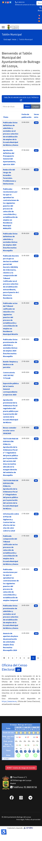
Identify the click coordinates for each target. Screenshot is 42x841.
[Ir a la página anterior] (9, 658)
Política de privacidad (32, 819)
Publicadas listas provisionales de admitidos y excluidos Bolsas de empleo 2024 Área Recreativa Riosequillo (10, 347)
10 (28, 658)
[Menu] (3, 27)
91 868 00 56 (20, 2)
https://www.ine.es (9, 701)
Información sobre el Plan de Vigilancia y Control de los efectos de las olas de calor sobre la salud (11, 522)
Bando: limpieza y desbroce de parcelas (10, 364)
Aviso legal (20, 819)
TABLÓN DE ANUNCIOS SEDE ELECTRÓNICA (21, 97)
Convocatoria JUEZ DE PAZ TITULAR (9, 375)
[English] (39, 19)
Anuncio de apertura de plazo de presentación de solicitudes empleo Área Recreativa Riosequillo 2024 (10, 641)
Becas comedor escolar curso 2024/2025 (9, 430)
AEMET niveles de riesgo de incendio (21, 768)
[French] (39, 16)
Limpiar (36, 106)
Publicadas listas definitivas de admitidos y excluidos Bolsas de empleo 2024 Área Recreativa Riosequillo (10, 242)
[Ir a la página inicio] (4, 658)
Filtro (27, 106)
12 (38, 658)
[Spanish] (39, 21)
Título (5, 117)
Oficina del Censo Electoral (14, 667)
